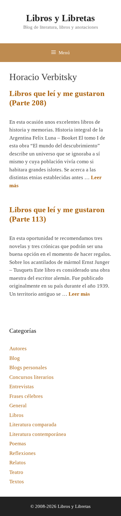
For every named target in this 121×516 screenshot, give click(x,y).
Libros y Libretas (60, 18)
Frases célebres (26, 396)
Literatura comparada (32, 425)
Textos (16, 482)
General (18, 405)
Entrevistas (21, 386)
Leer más (79, 294)
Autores (18, 348)
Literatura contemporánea (37, 434)
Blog (14, 358)
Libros (16, 415)
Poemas (17, 444)
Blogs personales (28, 367)
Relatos (17, 463)
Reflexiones (22, 453)
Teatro (16, 472)
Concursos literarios (31, 377)
